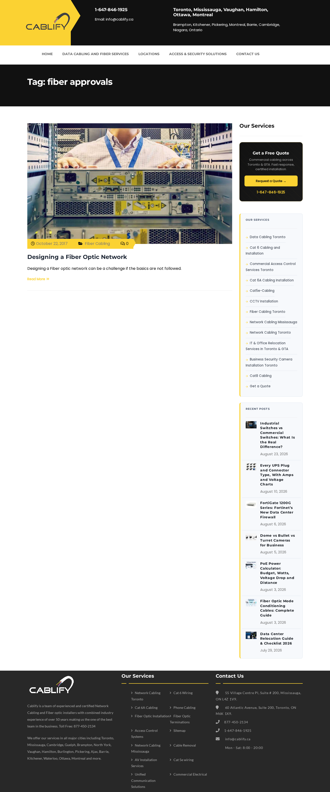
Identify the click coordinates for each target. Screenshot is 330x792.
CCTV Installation (264, 301)
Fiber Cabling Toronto (267, 311)
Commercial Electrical (190, 774)
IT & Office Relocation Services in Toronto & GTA (267, 346)
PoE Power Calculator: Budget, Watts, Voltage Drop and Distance (277, 573)
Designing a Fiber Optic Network (77, 256)
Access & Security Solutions (198, 54)
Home (47, 54)
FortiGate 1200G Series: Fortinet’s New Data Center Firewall (277, 510)
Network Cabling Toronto (270, 332)
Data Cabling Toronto (268, 237)
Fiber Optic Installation (152, 716)
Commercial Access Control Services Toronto (271, 267)
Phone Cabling (184, 707)
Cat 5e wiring (183, 760)
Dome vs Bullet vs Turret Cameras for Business (277, 540)
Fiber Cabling (97, 243)
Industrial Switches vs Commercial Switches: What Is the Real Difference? (277, 435)
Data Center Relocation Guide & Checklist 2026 (276, 638)
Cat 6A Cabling (146, 707)
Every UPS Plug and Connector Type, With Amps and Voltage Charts (277, 474)
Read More (36, 279)
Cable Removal (184, 745)
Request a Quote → (271, 181)
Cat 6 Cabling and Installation (263, 250)
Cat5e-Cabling (262, 290)
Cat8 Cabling (261, 376)
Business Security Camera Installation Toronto (269, 362)
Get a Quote (260, 386)
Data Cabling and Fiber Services (95, 54)
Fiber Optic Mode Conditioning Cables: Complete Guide (277, 608)
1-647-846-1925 (271, 192)
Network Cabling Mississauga (273, 322)
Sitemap (179, 730)
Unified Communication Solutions (143, 780)
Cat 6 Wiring (183, 693)
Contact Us (247, 54)
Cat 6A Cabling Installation (272, 280)
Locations (148, 54)
